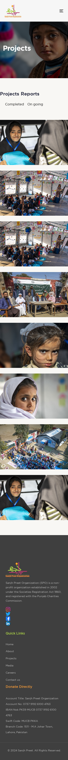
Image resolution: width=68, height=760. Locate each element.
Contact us (13, 679)
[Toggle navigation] (53, 10)
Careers (11, 672)
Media (9, 665)
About (10, 651)
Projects (11, 658)
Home (9, 644)
